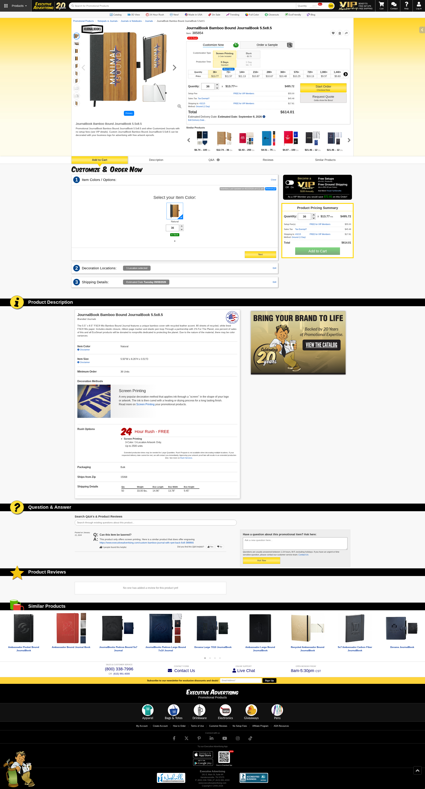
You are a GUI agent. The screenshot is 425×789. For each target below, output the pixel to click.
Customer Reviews (218, 726)
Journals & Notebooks (131, 21)
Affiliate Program (260, 726)
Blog (313, 14)
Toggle (290, 182)
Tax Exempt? (204, 98)
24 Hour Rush (156, 14)
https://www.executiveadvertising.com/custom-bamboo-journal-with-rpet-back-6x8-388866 (147, 542)
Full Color (254, 14)
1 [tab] (174, 241)
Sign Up (269, 680)
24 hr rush (192, 38)
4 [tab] (220, 658)
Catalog (117, 14)
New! (176, 14)
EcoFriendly (295, 14)
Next (345, 74)
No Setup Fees (240, 726)
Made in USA (195, 14)
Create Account (160, 726)
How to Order (179, 726)
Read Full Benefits (334, 191)
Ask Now (261, 560)
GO (331, 5)
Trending (234, 14)
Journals (149, 21)
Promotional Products (83, 21)
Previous (188, 140)
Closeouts (273, 14)
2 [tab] (210, 658)
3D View (135, 14)
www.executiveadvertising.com (212, 783)
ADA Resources (281, 726)
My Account (142, 726)
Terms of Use (197, 726)
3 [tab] (215, 658)
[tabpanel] (202, 141)
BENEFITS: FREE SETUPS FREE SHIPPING (365, 6)
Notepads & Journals (108, 21)
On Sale (216, 14)
